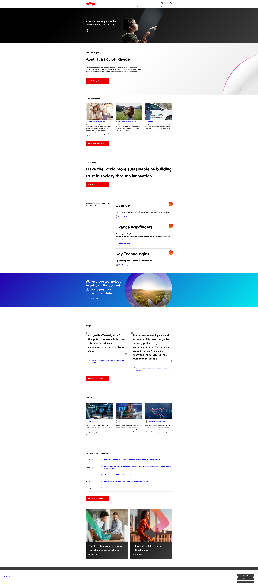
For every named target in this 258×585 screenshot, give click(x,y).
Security (120, 421)
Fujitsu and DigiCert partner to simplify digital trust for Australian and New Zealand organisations (132, 459)
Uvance (142, 6)
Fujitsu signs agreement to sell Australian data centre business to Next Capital (126, 481)
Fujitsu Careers (138, 554)
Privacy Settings (245, 575)
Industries (122, 6)
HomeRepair (151, 121)
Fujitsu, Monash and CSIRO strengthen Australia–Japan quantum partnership (126, 475)
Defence (91, 421)
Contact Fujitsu (94, 554)
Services (130, 6)
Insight (137, 6)
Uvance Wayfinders (150, 6)
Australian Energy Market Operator (127, 121)
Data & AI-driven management (157, 421)
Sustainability (169, 6)
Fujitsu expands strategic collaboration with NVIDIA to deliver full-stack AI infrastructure (129, 488)
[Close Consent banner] (256, 572)
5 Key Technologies (124, 265)
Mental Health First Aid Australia (96, 121)
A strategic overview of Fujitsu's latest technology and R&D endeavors (108, 361)
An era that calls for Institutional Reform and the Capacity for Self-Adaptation (153, 369)
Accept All (245, 582)
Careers (155, 3)
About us (148, 3)
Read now (93, 30)
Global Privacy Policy (8, 576)
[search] (171, 3)
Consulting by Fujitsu (124, 243)
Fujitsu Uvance (122, 216)
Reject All (245, 578)
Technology (159, 6)
